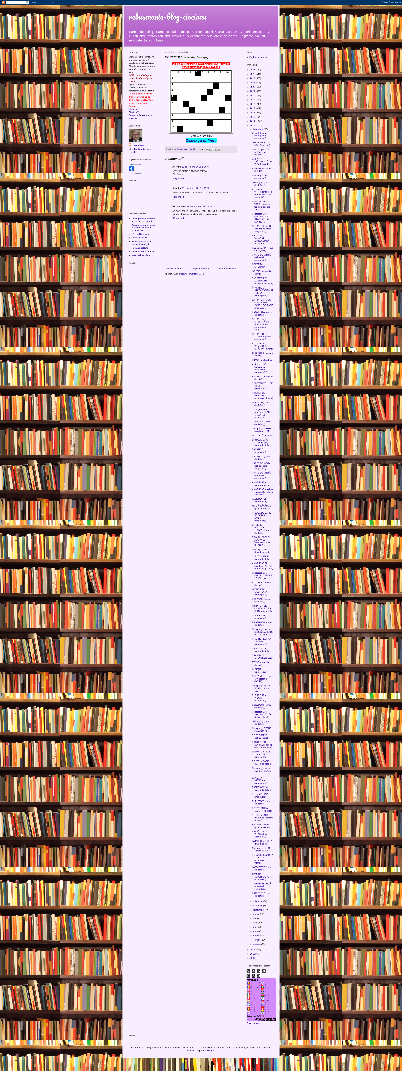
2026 (253, 69)
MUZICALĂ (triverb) (262, 435)
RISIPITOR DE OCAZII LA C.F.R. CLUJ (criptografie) (262, 608)
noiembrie (258, 901)
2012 (253, 949)
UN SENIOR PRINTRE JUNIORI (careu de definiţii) (261, 529)
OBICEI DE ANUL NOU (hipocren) (261, 143)
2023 (253, 82)
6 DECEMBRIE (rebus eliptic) (260, 736)
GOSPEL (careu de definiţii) (261, 272)
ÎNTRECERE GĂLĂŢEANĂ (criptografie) (259, 592)
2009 (253, 958)
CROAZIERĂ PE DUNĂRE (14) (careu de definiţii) (262, 442)
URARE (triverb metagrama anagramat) (259, 136)
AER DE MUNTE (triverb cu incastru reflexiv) (262, 818)
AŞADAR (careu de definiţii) (261, 170)
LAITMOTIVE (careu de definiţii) (262, 868)
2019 (253, 99)
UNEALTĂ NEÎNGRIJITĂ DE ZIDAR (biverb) (262, 162)
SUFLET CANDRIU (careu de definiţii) (262, 557)
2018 (253, 104)
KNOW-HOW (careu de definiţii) (262, 313)
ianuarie (257, 944)
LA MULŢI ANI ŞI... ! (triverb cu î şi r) (262, 842)
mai (255, 927)
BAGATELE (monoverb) (259, 450)
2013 (253, 125)
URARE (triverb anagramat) (259, 176)
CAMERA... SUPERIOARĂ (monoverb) (260, 877)
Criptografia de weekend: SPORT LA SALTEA (262, 575)
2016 (253, 112)
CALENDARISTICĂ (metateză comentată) (261, 886)
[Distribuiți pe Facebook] (216, 149)
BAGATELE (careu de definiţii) (261, 457)
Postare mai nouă (174, 268)
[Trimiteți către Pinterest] (219, 149)
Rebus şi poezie (139, 237)
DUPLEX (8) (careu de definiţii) (261, 802)
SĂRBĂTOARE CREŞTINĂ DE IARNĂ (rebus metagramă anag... (260, 324)
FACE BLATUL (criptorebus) (259, 500)
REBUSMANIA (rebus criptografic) (262, 249)
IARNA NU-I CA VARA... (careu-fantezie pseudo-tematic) (261, 205)
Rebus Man (138, 145)
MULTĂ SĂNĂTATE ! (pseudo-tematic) (262, 507)
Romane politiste (140, 248)
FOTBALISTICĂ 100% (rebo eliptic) (262, 809)
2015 (253, 117)
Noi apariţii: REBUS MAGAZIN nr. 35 (261, 729)
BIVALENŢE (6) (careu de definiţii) (262, 649)
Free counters (254, 1023)
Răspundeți (178, 178)
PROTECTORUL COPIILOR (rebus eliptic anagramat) (262, 745)
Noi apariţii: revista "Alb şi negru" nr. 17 (261, 771)
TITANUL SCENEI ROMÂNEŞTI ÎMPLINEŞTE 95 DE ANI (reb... (261, 541)
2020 (253, 95)
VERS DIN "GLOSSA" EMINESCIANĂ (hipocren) (260, 239)
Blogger (210, 1050)
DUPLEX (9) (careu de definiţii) (261, 403)
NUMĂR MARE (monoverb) (259, 616)
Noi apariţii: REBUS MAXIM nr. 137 (261, 429)
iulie (255, 918)
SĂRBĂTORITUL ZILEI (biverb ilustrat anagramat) (262, 281)
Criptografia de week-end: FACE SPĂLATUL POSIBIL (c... (261, 413)
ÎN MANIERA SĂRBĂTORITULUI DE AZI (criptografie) (262, 291)
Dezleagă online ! (201, 140)
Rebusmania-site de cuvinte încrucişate (142, 242)
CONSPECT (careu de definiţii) (261, 706)
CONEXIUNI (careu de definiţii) (261, 423)
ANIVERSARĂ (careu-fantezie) (261, 483)
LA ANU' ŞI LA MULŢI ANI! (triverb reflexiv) (262, 152)
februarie (257, 940)
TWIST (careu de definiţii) (260, 663)
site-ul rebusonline (141, 255)
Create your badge (136, 173)
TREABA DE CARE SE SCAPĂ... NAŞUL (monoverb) (261, 517)
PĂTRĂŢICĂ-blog (140, 234)
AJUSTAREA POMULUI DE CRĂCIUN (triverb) (262, 346)
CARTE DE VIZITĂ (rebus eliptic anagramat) (261, 257)
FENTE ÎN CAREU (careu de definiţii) (262, 762)
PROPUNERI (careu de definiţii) (262, 623)
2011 (252, 954)
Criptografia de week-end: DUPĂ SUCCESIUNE (261, 714)
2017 (253, 108)
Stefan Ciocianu (135, 164)
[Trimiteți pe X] (213, 149)
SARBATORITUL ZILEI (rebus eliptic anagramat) (262, 337)
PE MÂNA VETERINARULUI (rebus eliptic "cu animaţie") (262, 193)
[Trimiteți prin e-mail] (207, 149)
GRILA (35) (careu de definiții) (261, 183)
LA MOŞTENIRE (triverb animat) (261, 550)
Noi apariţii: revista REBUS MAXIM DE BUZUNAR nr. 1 (262, 632)
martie (256, 935)
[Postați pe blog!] (210, 149)
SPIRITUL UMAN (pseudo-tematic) (261, 826)
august (256, 914)
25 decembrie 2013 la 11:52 (195, 188)
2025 (253, 74)
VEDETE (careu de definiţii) (261, 583)
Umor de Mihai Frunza (143, 251)
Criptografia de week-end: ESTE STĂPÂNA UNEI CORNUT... (261, 217)
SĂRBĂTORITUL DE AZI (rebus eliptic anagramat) (262, 229)
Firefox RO (134, 112)
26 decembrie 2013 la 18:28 (201, 206)
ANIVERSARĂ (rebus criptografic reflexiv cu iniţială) (262, 492)
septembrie (258, 910)
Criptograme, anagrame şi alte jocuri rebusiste (143, 220)
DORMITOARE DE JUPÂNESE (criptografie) (261, 754)
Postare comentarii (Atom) (192, 274)
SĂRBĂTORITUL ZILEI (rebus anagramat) (260, 834)
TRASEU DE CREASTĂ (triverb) (262, 656)
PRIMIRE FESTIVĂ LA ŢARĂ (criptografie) (261, 641)
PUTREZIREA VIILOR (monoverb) (259, 698)
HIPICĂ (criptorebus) (262, 360)
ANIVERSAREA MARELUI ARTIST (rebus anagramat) (262, 566)
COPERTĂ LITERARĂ (258, 265)
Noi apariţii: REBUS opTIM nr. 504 (261, 849)
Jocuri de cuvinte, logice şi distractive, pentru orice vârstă (143, 227)
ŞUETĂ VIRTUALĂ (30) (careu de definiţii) (261, 679)
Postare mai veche (227, 268)
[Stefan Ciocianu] (131, 170)
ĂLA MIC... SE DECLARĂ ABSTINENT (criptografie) (259, 368)
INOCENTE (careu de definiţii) (261, 894)
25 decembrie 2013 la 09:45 (196, 166)
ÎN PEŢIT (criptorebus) (259, 670)
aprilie (256, 931)
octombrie (258, 905)
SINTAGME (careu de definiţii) (261, 600)
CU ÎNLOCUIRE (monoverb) (260, 795)
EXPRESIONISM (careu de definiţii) (262, 788)
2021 (253, 91)
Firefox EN (134, 109)
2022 (253, 87)
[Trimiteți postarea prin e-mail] (202, 149)
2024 (253, 78)
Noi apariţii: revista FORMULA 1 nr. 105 (261, 688)
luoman (191, 1050)
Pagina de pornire (200, 268)
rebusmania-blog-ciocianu (167, 16)
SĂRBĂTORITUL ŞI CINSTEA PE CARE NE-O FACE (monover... (262, 304)
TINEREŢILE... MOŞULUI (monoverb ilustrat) (262, 395)
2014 (253, 121)
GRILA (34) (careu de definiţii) (261, 722)
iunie (255, 922)
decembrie (258, 129)
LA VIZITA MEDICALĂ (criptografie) (259, 780)
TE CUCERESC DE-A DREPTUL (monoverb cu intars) (262, 859)
